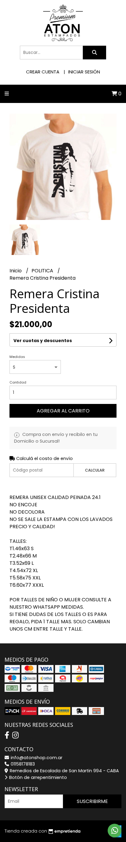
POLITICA (42, 270)
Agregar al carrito (63, 410)
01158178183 (22, 764)
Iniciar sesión (84, 72)
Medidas (17, 356)
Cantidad (17, 382)
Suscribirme (92, 801)
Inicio (16, 270)
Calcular (95, 470)
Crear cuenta (42, 72)
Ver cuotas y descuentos (42, 341)
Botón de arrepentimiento (37, 777)
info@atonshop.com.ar (35, 758)
